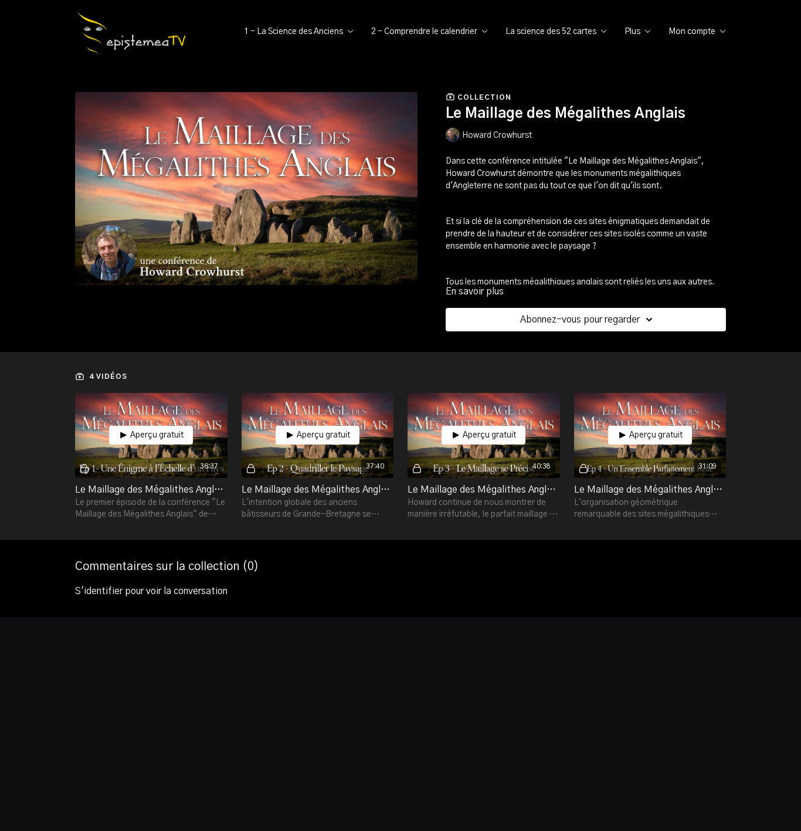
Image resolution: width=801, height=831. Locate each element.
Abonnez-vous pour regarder (580, 319)
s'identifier (99, 591)
